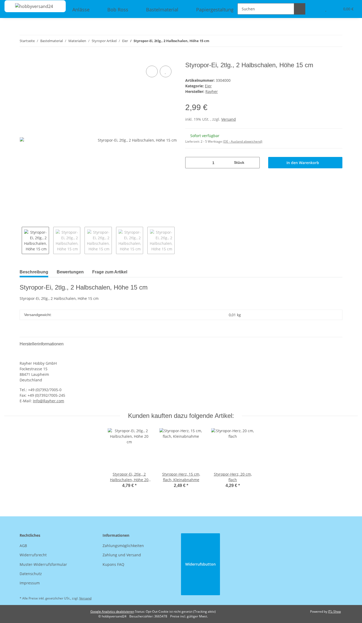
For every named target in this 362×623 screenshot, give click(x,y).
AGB (23, 545)
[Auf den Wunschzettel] (165, 71)
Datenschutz (31, 573)
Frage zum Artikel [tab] (109, 272)
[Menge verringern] (191, 162)
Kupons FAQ (113, 564)
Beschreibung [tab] (34, 272)
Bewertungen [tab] (70, 272)
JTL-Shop (334, 611)
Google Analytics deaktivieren (112, 611)
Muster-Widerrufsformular (43, 564)
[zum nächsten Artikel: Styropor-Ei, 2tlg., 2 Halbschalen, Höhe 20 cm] (336, 41)
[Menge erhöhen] (253, 162)
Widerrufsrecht (33, 554)
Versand (228, 119)
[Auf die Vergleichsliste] (152, 71)
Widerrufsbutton (200, 564)
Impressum (30, 582)
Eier (208, 85)
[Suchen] (299, 9)
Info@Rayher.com (48, 400)
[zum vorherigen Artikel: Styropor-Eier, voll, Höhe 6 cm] (325, 41)
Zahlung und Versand (122, 554)
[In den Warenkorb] (24, 58)
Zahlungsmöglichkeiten (123, 545)
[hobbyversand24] (29, 6)
